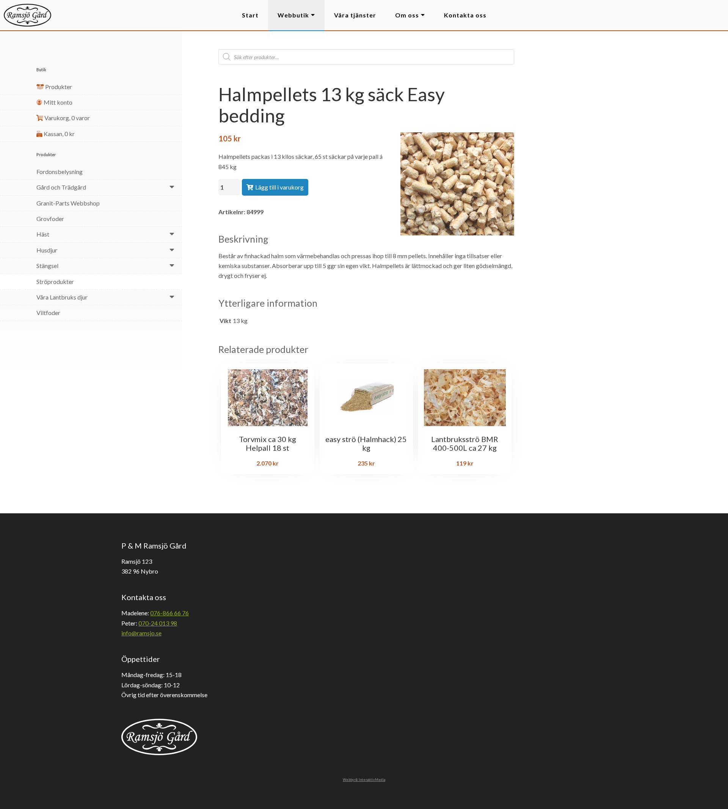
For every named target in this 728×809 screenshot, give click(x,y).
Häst (42, 234)
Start (250, 15)
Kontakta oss (465, 15)
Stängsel (47, 265)
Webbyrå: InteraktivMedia (364, 780)
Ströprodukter (55, 281)
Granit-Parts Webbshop (68, 203)
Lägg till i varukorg (279, 187)
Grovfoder (50, 218)
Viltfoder (48, 312)
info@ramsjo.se (141, 633)
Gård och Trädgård (61, 187)
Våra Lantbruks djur (62, 297)
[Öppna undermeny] (172, 187)
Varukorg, (66, 117)
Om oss (407, 15)
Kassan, (58, 133)
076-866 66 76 (169, 612)
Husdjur (46, 250)
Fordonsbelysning (59, 171)
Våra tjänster (355, 15)
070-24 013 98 (157, 623)
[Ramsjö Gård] (27, 15)
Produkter (58, 86)
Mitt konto (57, 102)
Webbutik (293, 15)
